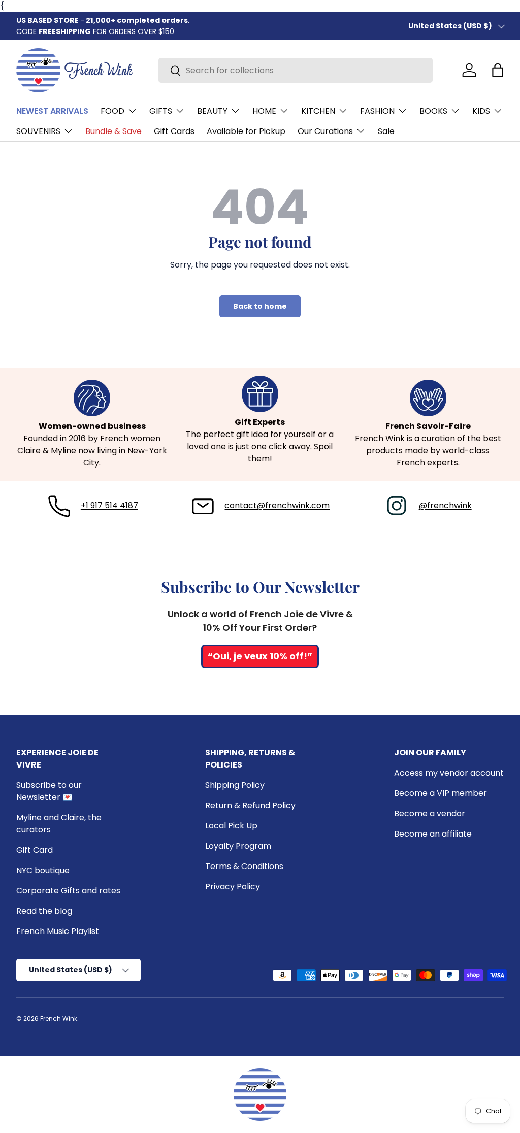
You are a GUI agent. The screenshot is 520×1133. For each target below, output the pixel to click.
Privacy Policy (232, 886)
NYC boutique (43, 870)
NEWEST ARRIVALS (52, 111)
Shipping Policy (235, 785)
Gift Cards (174, 131)
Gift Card (34, 850)
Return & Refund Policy (250, 805)
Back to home (260, 306)
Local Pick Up (231, 825)
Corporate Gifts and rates (68, 890)
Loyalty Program (238, 846)
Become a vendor (429, 813)
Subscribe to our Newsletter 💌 (49, 791)
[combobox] (295, 70)
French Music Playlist (57, 931)
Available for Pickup (246, 131)
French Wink (58, 1018)
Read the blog (44, 911)
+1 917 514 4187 (109, 505)
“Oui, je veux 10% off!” (260, 656)
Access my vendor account (449, 773)
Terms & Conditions (244, 866)
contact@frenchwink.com (277, 505)
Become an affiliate (433, 834)
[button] (497, 70)
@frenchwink (445, 505)
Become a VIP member (440, 793)
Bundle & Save (113, 131)
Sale (386, 131)
